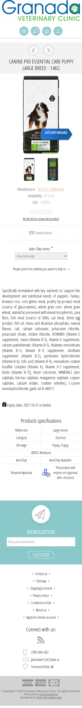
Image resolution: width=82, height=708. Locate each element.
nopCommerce (49, 694)
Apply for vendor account (41, 617)
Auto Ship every (40, 248)
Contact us (41, 573)
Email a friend (43, 232)
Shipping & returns (41, 588)
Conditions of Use (41, 602)
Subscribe (41, 555)
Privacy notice (41, 595)
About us (41, 610)
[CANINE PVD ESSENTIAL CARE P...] (33, 50)
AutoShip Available (56, 132)
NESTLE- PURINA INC (51, 189)
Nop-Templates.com (49, 697)
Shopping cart (46, 31)
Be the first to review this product (41, 219)
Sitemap (41, 581)
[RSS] (41, 640)
